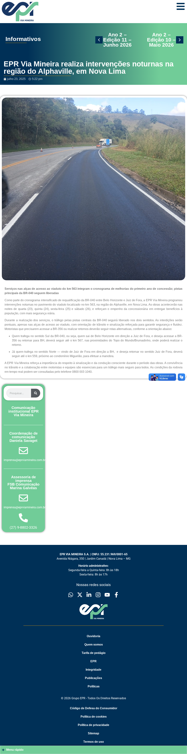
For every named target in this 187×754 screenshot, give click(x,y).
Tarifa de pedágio (94, 652)
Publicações (93, 678)
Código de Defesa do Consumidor (93, 708)
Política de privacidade (93, 725)
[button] (99, 39)
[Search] (35, 393)
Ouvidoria (93, 636)
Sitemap (93, 733)
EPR (93, 661)
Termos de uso (93, 741)
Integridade (93, 669)
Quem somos (93, 644)
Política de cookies (94, 716)
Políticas (94, 686)
